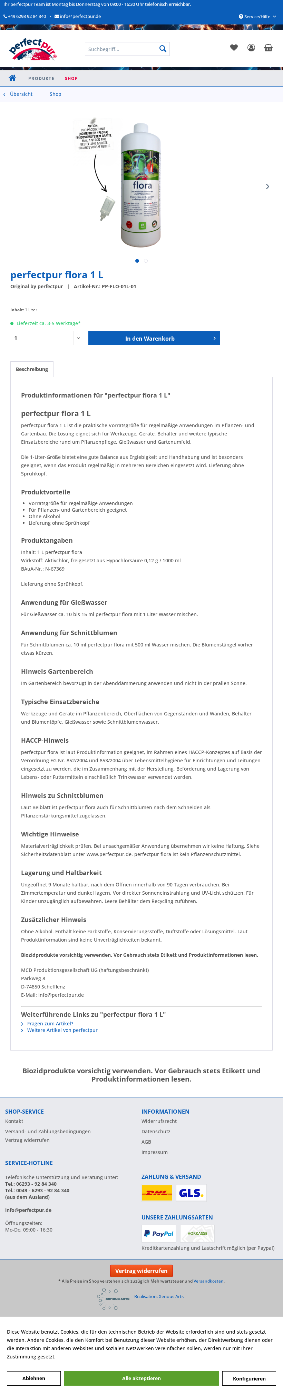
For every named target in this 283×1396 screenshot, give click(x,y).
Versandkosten (209, 1281)
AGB (146, 1141)
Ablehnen (33, 1378)
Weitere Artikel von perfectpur (62, 1030)
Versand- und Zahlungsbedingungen (48, 1131)
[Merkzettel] (233, 49)
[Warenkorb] (267, 49)
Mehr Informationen (80, 1356)
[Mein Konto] (250, 49)
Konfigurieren (249, 1378)
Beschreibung (32, 369)
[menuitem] (233, 49)
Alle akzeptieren (141, 1378)
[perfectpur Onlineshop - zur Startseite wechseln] (33, 47)
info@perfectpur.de (80, 16)
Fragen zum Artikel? (49, 1023)
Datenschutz (156, 1131)
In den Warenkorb (150, 338)
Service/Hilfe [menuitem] (257, 16)
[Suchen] (163, 49)
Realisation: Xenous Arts (159, 1296)
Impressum (155, 1152)
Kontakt (14, 1121)
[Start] (12, 78)
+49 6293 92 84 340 (26, 16)
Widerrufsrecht (159, 1121)
